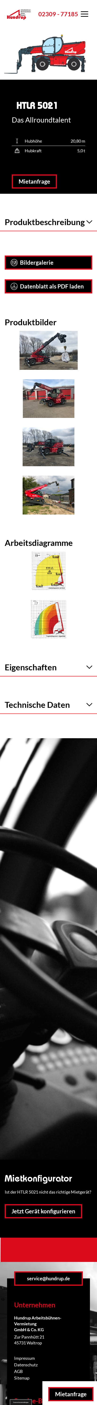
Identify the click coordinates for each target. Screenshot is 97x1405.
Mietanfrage (34, 181)
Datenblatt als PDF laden (52, 286)
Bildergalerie (36, 262)
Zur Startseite (19, 19)
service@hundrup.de (48, 1278)
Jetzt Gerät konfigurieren (43, 1211)
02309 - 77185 (58, 13)
